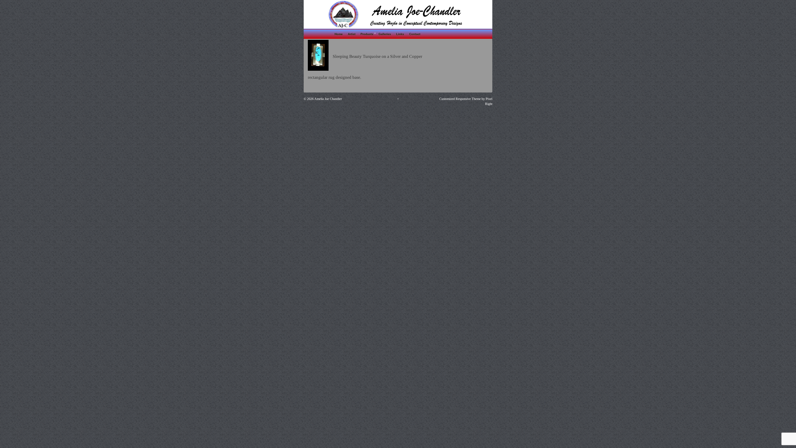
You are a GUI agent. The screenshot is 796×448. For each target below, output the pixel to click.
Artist (352, 34)
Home (339, 34)
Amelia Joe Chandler (328, 99)
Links (400, 34)
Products (366, 34)
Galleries (385, 34)
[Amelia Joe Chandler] (398, 14)
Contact (414, 34)
